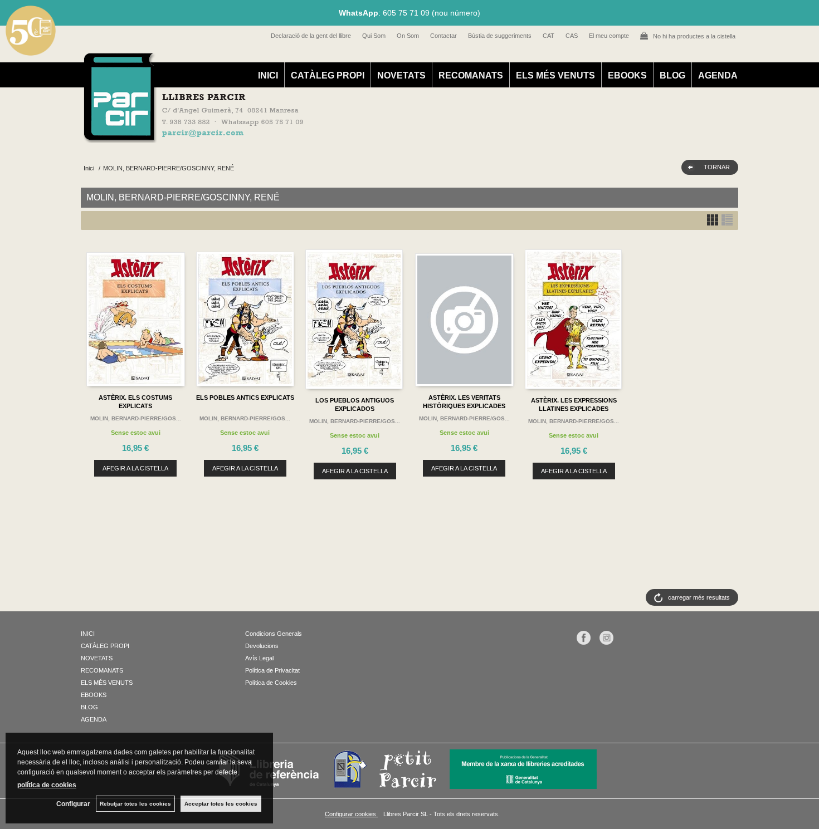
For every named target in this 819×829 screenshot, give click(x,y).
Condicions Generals (273, 633)
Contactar (443, 35)
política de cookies (46, 785)
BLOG (672, 75)
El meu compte (609, 35)
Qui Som (374, 35)
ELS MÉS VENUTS (555, 75)
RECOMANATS (470, 75)
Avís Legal (259, 658)
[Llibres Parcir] (354, 137)
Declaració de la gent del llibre (311, 35)
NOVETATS (401, 75)
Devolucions (262, 645)
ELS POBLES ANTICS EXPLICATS (245, 397)
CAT (548, 35)
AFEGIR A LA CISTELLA (135, 468)
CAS (572, 35)
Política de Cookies (271, 682)
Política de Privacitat (272, 670)
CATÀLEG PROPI (327, 75)
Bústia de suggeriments (500, 35)
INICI (268, 75)
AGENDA (718, 75)
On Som (408, 35)
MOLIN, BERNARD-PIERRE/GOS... (135, 418)
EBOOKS (627, 75)
